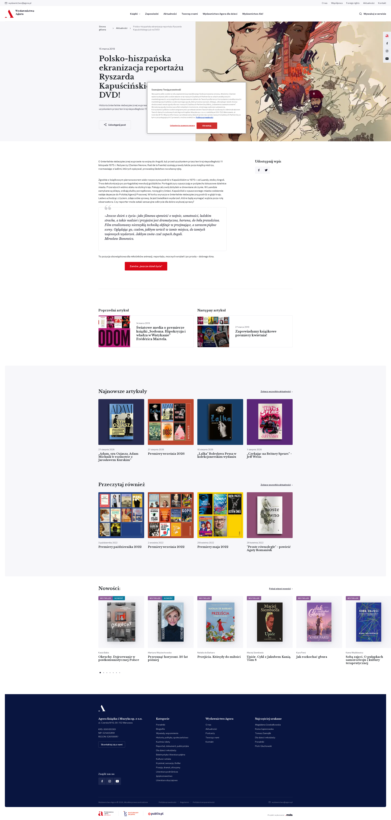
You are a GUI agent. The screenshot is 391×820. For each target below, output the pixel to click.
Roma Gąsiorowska (264, 729)
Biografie (160, 729)
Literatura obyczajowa (166, 780)
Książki (134, 13)
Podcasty (210, 733)
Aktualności (369, 3)
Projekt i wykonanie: (276, 815)
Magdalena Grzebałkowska (268, 724)
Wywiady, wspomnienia (167, 733)
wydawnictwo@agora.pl (19, 3)
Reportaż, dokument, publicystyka (172, 746)
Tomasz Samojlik (263, 733)
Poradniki (160, 724)
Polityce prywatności (204, 117)
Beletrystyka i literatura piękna (170, 754)
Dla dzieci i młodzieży (166, 750)
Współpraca (337, 3)
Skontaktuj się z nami (111, 744)
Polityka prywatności (167, 802)
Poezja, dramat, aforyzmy (168, 767)
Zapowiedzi (152, 13)
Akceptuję (206, 125)
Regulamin (184, 802)
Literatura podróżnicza (167, 771)
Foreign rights (353, 3)
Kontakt (382, 3)
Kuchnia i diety (163, 741)
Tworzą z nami (190, 13)
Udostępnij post (117, 124)
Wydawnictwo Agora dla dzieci (220, 13)
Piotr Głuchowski (263, 746)
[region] (196, 108)
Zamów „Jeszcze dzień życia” (146, 266)
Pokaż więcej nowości (280, 588)
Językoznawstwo (164, 776)
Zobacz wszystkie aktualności (276, 391)
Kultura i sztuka (163, 759)
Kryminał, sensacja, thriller (168, 763)
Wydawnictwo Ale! (252, 13)
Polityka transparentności (204, 802)
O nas (324, 3)
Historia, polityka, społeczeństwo (172, 737)
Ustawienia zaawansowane (182, 125)
